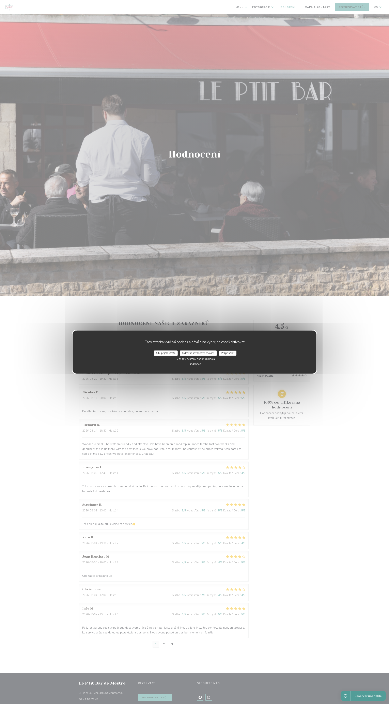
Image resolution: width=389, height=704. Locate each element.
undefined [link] (195, 364)
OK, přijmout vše (165, 353)
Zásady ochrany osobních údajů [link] (196, 359)
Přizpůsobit (227, 353)
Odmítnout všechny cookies (198, 353)
